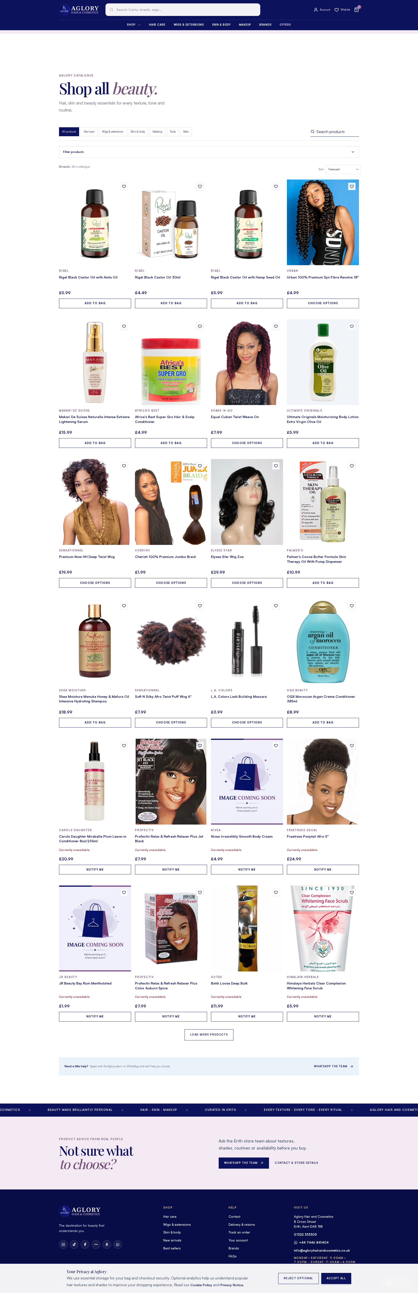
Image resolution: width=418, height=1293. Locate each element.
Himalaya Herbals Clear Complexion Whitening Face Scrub (316, 985)
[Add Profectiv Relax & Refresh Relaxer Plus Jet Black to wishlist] (200, 745)
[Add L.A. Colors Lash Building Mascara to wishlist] (276, 605)
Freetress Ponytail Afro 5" (308, 836)
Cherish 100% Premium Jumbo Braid (165, 557)
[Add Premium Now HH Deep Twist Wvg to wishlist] (124, 466)
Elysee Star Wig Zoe (227, 557)
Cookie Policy (201, 1285)
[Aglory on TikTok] (74, 1244)
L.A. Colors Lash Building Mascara (239, 696)
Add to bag (95, 303)
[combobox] (183, 10)
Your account (238, 1240)
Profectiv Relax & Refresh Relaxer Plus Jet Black (169, 838)
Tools (173, 131)
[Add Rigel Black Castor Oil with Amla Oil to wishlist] (124, 186)
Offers (285, 24)
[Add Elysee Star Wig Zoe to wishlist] (276, 466)
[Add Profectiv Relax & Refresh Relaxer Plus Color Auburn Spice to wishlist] (200, 892)
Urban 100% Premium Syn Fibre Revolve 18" (323, 277)
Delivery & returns (242, 1224)
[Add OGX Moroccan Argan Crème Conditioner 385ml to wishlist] (352, 605)
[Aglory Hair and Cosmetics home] (79, 9)
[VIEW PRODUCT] (95, 222)
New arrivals (172, 1240)
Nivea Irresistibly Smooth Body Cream (242, 836)
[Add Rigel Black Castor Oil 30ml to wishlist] (200, 186)
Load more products (209, 1034)
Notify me (95, 869)
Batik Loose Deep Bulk (229, 983)
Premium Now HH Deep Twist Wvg (87, 557)
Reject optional (298, 1278)
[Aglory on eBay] (96, 1244)
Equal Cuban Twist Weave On (235, 417)
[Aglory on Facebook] (85, 1244)
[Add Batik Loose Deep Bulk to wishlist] (276, 892)
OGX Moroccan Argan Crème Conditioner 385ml (321, 698)
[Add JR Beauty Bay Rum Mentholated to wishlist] (124, 892)
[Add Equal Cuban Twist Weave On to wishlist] (276, 326)
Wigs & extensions (189, 24)
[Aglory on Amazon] (107, 1244)
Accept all (336, 1278)
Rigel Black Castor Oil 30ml (157, 277)
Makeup (245, 24)
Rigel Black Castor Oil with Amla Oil (88, 277)
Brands (265, 24)
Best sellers (172, 1248)
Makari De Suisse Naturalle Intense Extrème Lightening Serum (94, 419)
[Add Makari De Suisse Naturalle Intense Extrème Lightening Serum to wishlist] (124, 326)
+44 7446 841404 (313, 1242)
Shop (131, 24)
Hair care (157, 24)
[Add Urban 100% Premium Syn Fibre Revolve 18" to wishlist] (352, 186)
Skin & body (221, 24)
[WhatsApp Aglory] (117, 1244)
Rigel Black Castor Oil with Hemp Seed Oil (245, 277)
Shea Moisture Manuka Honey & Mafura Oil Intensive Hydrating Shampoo (94, 698)
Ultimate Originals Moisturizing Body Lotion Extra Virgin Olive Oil (322, 419)
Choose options (323, 303)
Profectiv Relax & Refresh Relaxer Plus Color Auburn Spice (166, 985)
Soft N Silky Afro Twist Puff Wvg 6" (163, 696)
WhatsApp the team (330, 1066)
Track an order (239, 1232)
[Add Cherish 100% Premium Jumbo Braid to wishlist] (200, 466)
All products (69, 131)
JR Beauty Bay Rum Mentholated (85, 983)
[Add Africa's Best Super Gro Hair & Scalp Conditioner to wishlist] (200, 326)
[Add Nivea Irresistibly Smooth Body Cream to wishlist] (276, 745)
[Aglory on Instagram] (63, 1244)
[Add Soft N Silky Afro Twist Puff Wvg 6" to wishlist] (200, 605)
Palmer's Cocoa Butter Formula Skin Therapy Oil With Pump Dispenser (316, 559)
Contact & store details (296, 1163)
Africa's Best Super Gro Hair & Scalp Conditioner (164, 419)
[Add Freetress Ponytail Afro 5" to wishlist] (352, 745)
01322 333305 (305, 1234)
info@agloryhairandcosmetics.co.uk (322, 1250)
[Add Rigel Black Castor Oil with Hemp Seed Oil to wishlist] (276, 186)
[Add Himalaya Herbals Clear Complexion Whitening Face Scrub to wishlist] (352, 892)
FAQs (233, 1256)
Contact (234, 1216)
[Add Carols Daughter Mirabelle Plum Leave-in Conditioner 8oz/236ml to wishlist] (124, 745)
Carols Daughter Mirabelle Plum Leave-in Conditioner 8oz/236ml (92, 838)
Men (186, 131)
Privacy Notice (231, 1285)
